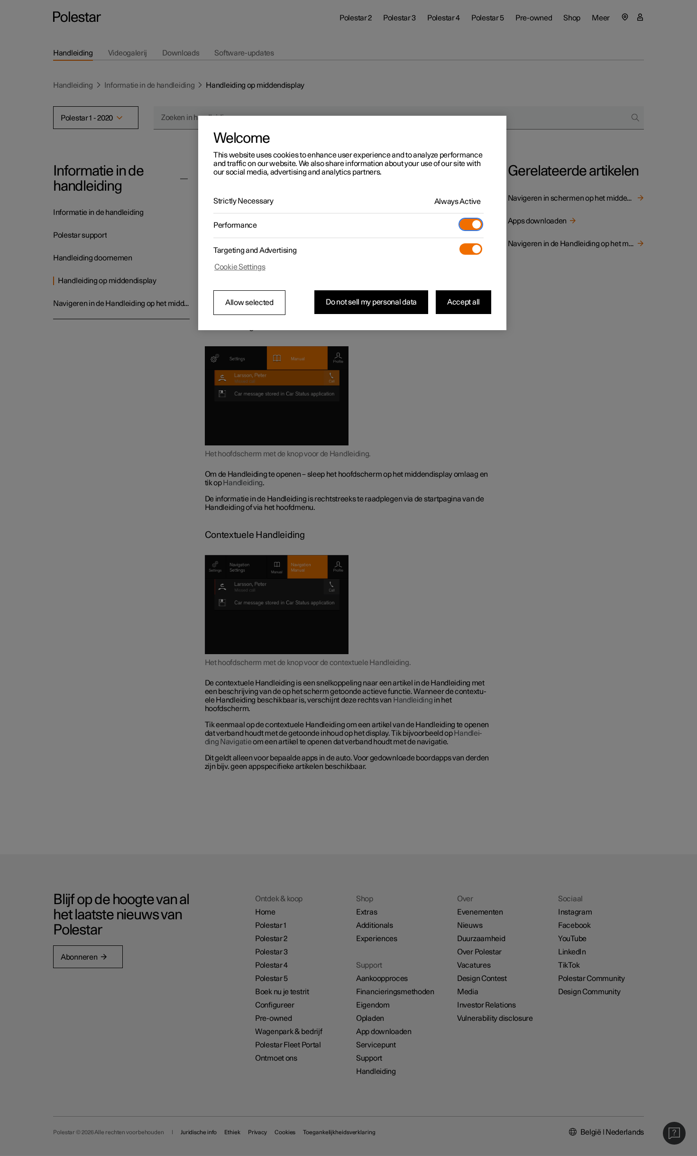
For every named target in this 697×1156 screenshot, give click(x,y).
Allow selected (249, 302)
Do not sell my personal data (371, 302)
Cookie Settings (240, 267)
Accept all (463, 302)
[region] (352, 223)
